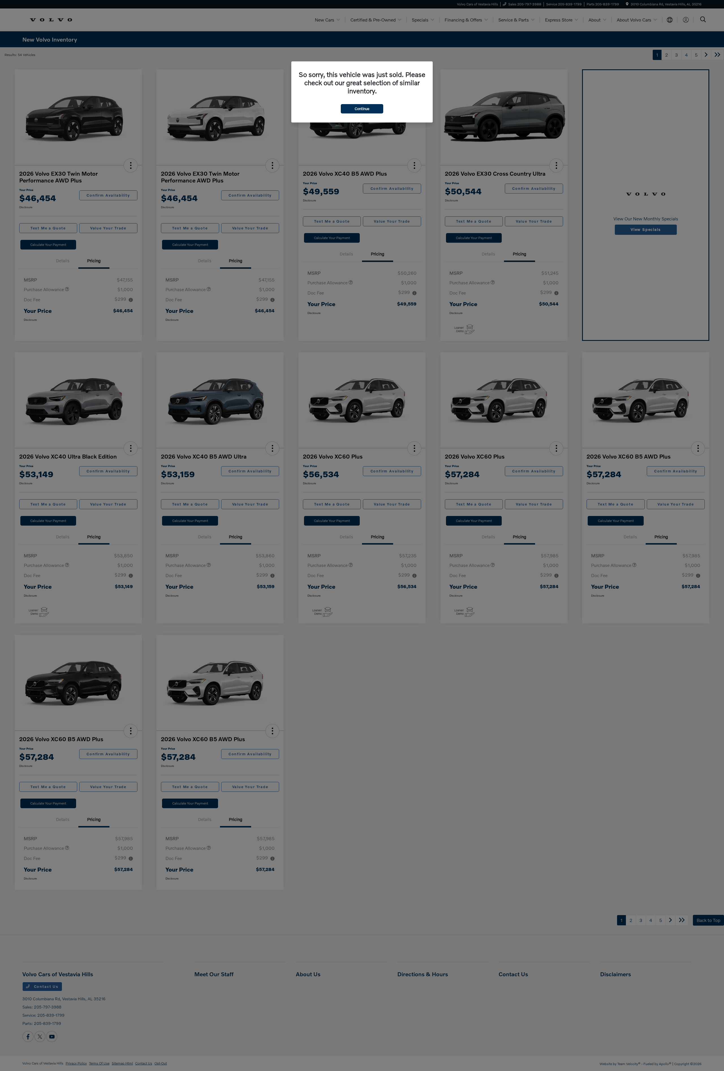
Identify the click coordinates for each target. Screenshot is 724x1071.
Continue (362, 108)
